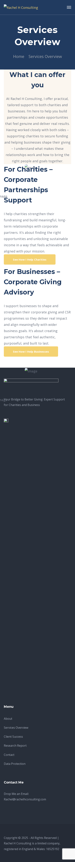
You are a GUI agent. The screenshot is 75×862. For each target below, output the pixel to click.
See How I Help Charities (29, 259)
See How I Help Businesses (31, 351)
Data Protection (14, 764)
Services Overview (16, 728)
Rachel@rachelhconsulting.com (25, 799)
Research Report (15, 746)
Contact (9, 755)
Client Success (13, 737)
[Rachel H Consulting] (21, 7)
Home (18, 56)
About (8, 719)
